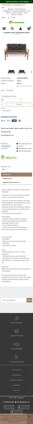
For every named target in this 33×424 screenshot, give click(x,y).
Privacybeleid (5, 418)
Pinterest (24, 407)
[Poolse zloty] (14, 17)
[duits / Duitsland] (11, 12)
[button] (4, 28)
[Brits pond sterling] (8, 17)
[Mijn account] (21, 28)
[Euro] (11, 17)
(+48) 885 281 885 (6, 5)
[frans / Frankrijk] (17, 14)
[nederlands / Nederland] (11, 10)
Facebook (10, 407)
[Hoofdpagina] (16, 22)
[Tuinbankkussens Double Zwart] (11, 72)
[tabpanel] (16, 236)
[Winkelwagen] (29, 28)
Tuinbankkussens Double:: (8, 96)
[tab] (16, 174)
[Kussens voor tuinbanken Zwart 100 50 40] (22, 72)
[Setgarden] (9, 157)
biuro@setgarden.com (18, 5)
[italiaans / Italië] (25, 10)
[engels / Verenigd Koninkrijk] (17, 9)
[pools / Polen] (22, 12)
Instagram (17, 411)
